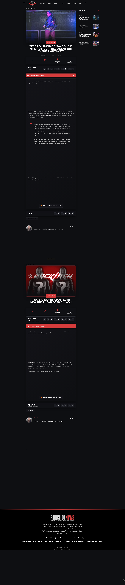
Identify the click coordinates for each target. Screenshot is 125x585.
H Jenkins (43, 55)
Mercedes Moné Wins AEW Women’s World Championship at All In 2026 (84, 43)
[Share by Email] (72, 213)
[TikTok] (78, 538)
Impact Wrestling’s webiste (43, 115)
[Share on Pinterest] (65, 213)
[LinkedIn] (55, 69)
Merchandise (48, 541)
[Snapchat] (69, 69)
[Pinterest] (58, 69)
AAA (68, 3)
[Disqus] (51, 472)
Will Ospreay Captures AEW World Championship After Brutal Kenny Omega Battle (83, 27)
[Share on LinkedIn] (62, 213)
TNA (62, 3)
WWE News (32, 8)
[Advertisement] (51, 191)
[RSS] (83, 538)
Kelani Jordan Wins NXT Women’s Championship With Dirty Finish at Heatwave (85, 35)
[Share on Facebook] (55, 213)
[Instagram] (65, 69)
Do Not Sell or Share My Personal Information (62, 549)
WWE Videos (82, 15)
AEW (56, 3)
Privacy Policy (92, 541)
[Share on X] (58, 213)
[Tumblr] (65, 538)
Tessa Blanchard (32, 218)
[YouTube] (62, 69)
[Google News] (51, 69)
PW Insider (31, 362)
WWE (49, 3)
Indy (80, 3)
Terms (101, 541)
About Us (58, 541)
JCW (74, 3)
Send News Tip (26, 541)
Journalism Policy (78, 541)
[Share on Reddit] (69, 213)
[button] (85, 3)
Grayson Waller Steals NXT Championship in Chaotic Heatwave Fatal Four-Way (84, 18)
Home (42, 3)
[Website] (70, 227)
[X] (48, 69)
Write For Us (37, 541)
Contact (67, 541)
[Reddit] (72, 69)
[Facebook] (44, 69)
